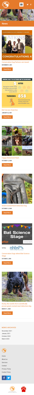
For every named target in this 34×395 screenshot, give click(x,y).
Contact (4, 366)
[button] (21, 5)
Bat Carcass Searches (10, 110)
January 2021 (6, 333)
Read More (7, 69)
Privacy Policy (6, 369)
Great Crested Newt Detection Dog (14, 206)
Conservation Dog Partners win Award (15, 62)
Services (4, 362)
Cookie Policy (6, 372)
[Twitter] (8, 378)
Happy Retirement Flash (10, 158)
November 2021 (7, 331)
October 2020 (6, 336)
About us (4, 359)
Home (4, 356)
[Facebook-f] (4, 378)
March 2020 (5, 339)
